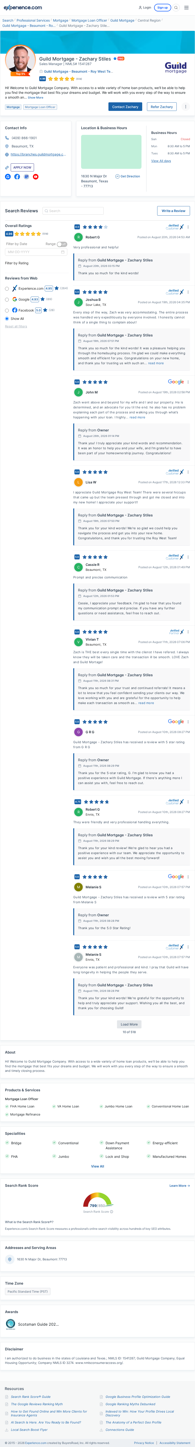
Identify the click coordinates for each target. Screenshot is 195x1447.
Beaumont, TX (23, 146)
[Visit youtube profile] (36, 177)
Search (7, 20)
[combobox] (72, 210)
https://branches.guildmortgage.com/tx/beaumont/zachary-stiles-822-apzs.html (39, 154)
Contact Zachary (125, 107)
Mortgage (60, 20)
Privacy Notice (144, 1443)
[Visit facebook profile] (17, 177)
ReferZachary (162, 107)
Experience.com (36, 1443)
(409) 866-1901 (24, 138)
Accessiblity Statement (175, 1443)
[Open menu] (186, 7)
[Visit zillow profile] (8, 177)
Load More (129, 1024)
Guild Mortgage (122, 20)
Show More (35, 97)
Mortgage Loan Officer (89, 20)
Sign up (162, 7)
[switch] (62, 244)
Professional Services (33, 20)
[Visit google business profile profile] (26, 177)
